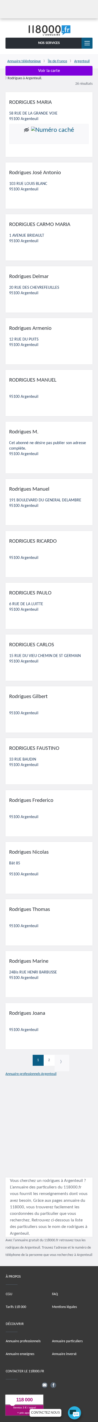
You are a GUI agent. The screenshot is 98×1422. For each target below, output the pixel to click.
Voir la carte (49, 71)
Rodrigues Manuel (29, 489)
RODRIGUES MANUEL (32, 380)
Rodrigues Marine (28, 961)
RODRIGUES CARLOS (31, 645)
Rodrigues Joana (27, 1013)
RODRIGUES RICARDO (33, 541)
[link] (62, 1063)
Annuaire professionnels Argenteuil (30, 1074)
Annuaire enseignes (20, 1354)
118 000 (24, 1399)
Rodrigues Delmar (29, 276)
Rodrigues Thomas (29, 909)
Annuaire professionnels (23, 1341)
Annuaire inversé (64, 1354)
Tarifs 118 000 (16, 1307)
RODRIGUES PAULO (30, 593)
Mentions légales (64, 1307)
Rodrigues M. (23, 432)
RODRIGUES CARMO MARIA (39, 224)
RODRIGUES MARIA (30, 102)
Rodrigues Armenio (30, 328)
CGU (9, 1294)
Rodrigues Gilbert (28, 696)
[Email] (45, 1385)
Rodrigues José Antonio (35, 172)
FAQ (55, 1294)
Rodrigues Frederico (31, 800)
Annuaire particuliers (67, 1341)
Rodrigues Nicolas (29, 852)
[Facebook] (53, 1385)
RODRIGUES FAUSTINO (34, 748)
